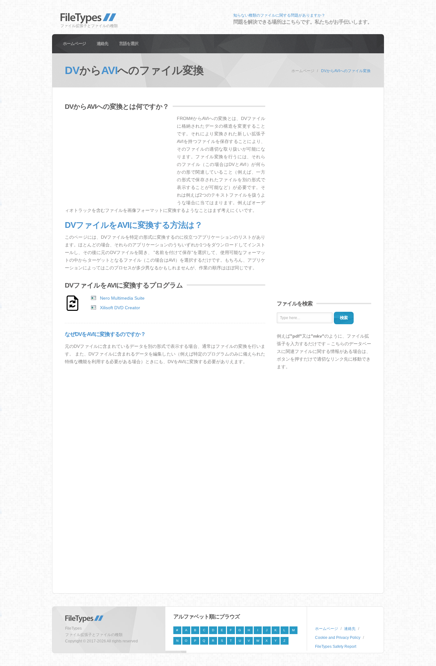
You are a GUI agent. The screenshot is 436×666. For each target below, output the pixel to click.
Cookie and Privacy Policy (337, 637)
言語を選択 (128, 43)
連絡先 (102, 43)
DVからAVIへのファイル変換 (346, 71)
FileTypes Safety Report (335, 646)
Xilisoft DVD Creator (120, 307)
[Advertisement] (118, 159)
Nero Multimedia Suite (122, 298)
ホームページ (74, 43)
